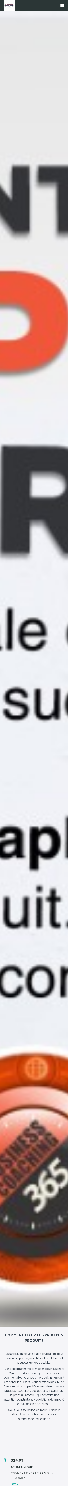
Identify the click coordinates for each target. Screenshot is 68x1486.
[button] (62, 5)
